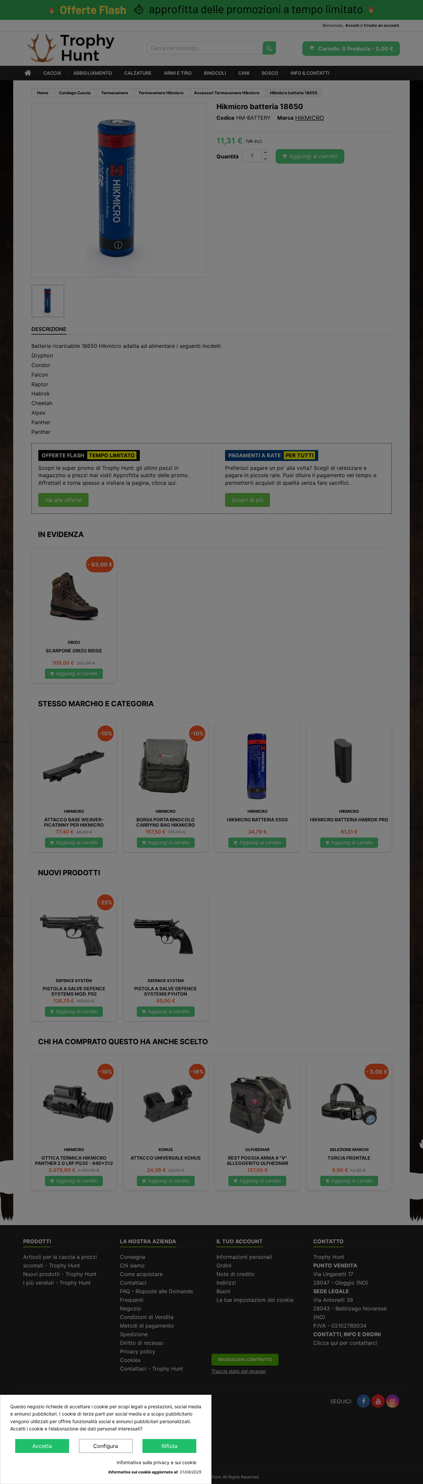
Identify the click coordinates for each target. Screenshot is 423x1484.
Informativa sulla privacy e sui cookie (156, 1462)
